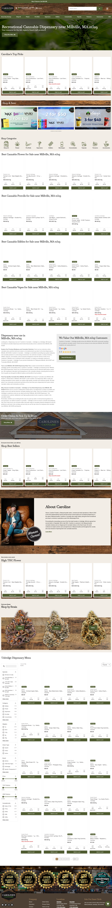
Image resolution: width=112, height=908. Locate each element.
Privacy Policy (46, 904)
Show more (6, 699)
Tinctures (95, 148)
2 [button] (59, 859)
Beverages (62, 148)
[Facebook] (2, 904)
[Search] (99, 8)
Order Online (45, 902)
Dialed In (96, 76)
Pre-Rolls (28, 148)
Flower (17, 148)
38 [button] (74, 859)
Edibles (51, 148)
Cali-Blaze (51, 215)
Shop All (6, 148)
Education (31, 904)
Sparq (4, 264)
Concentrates (73, 148)
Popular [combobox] (105, 664)
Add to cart (12, 92)
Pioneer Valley (75, 218)
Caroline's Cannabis (31, 215)
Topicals (84, 148)
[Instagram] (8, 904)
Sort (103, 663)
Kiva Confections (30, 76)
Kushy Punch (52, 264)
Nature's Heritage (30, 174)
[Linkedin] (12, 904)
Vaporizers (39, 148)
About (30, 902)
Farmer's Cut (6, 174)
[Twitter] (5, 904)
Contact (31, 906)
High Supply (75, 580)
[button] (28, 8)
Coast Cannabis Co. (8, 76)
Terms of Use (45, 906)
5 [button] (68, 859)
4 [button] (65, 859)
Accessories (106, 148)
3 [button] (62, 859)
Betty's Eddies (93, 836)
